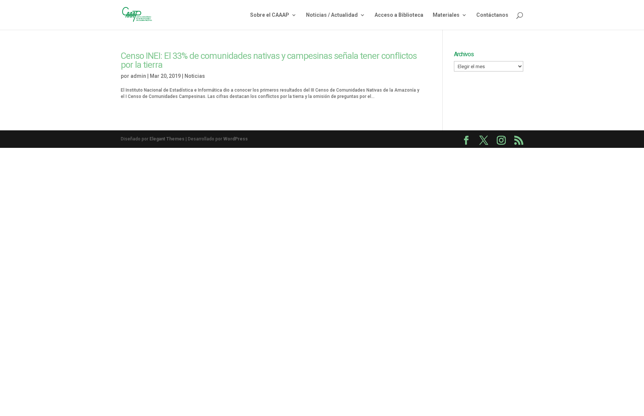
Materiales (446, 15)
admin (138, 76)
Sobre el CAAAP (269, 15)
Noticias (194, 76)
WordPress (235, 139)
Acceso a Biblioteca (399, 15)
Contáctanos (492, 15)
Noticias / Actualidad (332, 15)
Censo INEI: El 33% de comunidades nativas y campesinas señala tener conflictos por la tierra (269, 60)
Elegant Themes (166, 139)
